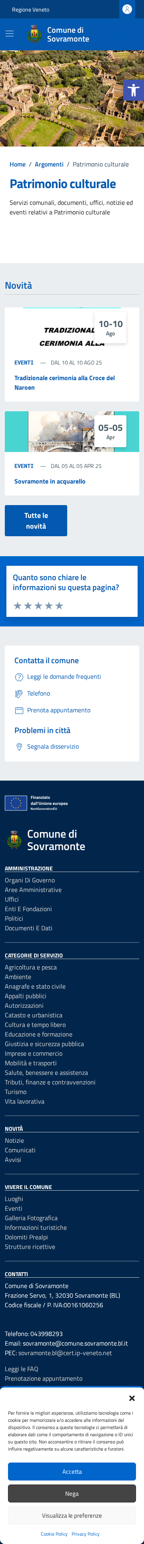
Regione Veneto (30, 9)
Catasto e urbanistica (33, 1015)
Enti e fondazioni (28, 909)
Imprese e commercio (33, 1053)
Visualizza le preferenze (72, 1515)
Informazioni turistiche (36, 1227)
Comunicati (20, 1150)
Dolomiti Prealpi (26, 1237)
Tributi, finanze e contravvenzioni (50, 1082)
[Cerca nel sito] (122, 34)
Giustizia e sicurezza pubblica (44, 1043)
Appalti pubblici (25, 996)
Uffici (12, 899)
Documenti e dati (28, 928)
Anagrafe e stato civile (35, 986)
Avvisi (13, 1159)
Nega (72, 1493)
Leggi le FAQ (21, 1369)
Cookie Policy (54, 1534)
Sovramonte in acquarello (50, 481)
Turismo (15, 1091)
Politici (14, 918)
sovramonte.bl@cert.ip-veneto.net (65, 1353)
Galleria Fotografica (31, 1218)
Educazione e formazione (38, 1034)
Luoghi (14, 1198)
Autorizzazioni (24, 1005)
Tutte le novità (36, 520)
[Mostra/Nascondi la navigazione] (9, 33)
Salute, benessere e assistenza (46, 1072)
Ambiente (18, 976)
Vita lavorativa (24, 1101)
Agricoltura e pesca (31, 967)
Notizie (14, 1140)
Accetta (72, 1471)
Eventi (25, 362)
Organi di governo (30, 880)
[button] (133, 90)
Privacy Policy (86, 1534)
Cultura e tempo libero (35, 1024)
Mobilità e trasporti (31, 1063)
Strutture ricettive (30, 1246)
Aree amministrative (33, 889)
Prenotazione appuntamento (43, 1378)
